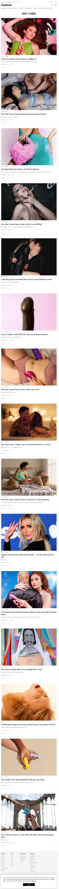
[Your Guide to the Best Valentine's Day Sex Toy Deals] (29, 757)
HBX (21, 862)
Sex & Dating (4, 56)
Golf (12, 862)
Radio (45, 8)
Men (12, 856)
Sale (12, 866)
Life (12, 860)
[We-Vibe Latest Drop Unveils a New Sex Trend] (29, 367)
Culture (40, 8)
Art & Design (28, 8)
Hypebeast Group (32, 856)
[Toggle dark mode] (52, 5)
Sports (21, 8)
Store (50, 8)
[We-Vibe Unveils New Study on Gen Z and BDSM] (29, 201)
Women (12, 858)
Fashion (3, 8)
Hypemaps (23, 858)
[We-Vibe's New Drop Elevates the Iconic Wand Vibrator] (29, 91)
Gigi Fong (4, 64)
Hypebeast (22, 856)
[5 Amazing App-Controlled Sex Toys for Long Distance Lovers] (29, 256)
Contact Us (32, 871)
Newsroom (32, 859)
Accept (29, 884)
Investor (32, 865)
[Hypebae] (6, 5)
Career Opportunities (33, 862)
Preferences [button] (33, 881)
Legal (31, 869)
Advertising (32, 867)
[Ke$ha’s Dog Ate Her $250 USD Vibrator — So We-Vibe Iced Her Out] (29, 532)
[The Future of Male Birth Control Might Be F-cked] (29, 647)
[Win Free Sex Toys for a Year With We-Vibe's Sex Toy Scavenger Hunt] (29, 812)
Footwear (10, 8)
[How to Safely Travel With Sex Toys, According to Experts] (29, 311)
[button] (34, 67)
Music (35, 8)
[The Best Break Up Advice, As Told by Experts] (29, 146)
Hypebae (22, 860)
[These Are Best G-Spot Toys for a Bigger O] (29, 36)
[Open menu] (56, 5)
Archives (13, 864)
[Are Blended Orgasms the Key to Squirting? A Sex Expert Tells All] (29, 702)
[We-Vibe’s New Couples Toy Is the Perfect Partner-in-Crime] (29, 422)
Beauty (16, 8)
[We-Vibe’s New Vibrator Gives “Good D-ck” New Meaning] (29, 477)
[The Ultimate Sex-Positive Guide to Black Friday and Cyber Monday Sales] (29, 589)
